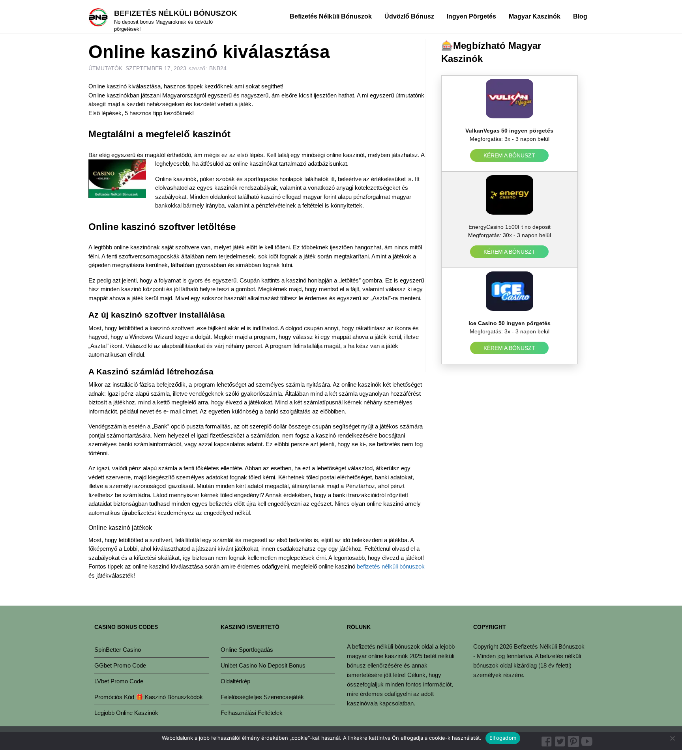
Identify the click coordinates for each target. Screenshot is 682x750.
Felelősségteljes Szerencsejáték (262, 697)
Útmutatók (105, 68)
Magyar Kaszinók (534, 16)
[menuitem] (330, 16)
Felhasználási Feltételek (252, 712)
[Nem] (672, 738)
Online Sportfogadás (247, 649)
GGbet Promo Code (120, 665)
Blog (580, 16)
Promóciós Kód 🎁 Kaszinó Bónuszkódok (148, 697)
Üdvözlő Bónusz (409, 16)
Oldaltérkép (235, 681)
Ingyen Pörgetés (471, 16)
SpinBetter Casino (117, 649)
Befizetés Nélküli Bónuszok (175, 13)
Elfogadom (502, 738)
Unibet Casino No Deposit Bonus (263, 665)
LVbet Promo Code (118, 681)
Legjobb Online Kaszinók (126, 712)
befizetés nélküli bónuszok (391, 566)
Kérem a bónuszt (510, 155)
